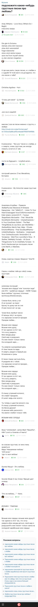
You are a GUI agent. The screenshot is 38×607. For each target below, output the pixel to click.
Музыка (5, 2)
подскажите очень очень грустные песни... (20, 591)
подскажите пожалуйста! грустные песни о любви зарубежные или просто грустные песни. (20, 572)
